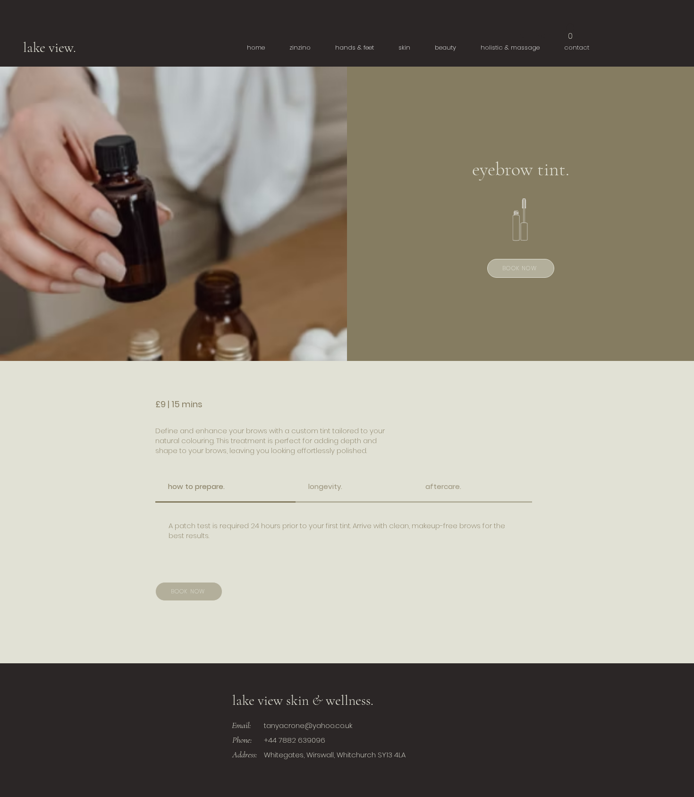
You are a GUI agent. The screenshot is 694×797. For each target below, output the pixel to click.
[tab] (225, 487)
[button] (570, 33)
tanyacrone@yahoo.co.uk (308, 725)
